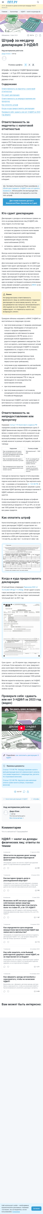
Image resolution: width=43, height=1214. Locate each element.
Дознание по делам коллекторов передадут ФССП (21, 5)
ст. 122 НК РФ (33, 484)
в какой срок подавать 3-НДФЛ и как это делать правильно (21, 188)
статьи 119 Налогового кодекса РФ (23, 425)
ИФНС (34, 285)
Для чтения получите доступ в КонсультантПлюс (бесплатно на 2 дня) (21, 202)
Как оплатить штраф (10, 105)
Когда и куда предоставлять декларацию (18, 108)
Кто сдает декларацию (11, 95)
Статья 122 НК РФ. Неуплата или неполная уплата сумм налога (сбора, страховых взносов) (19, 782)
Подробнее (16, 1212)
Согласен (36, 1208)
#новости (4, 7)
